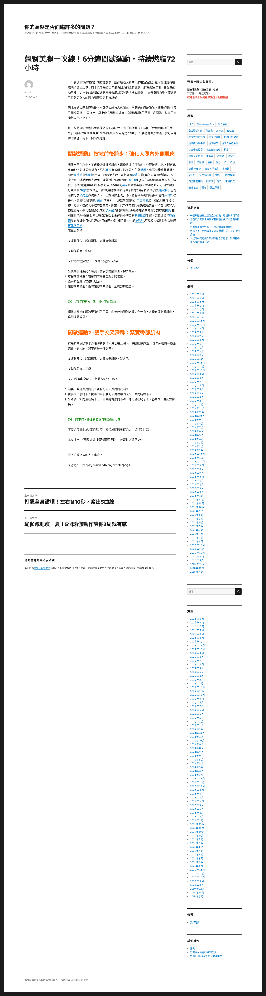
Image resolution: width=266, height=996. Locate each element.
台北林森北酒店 (42, 568)
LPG (191, 124)
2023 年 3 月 (196, 442)
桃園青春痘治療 (230, 143)
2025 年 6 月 (197, 339)
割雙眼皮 (140, 215)
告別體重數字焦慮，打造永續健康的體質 (211, 226)
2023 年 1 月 (196, 450)
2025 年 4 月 (197, 347)
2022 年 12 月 (197, 453)
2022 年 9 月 (197, 465)
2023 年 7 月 (197, 427)
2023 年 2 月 (197, 446)
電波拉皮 (165, 190)
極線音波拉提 (196, 155)
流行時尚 (195, 268)
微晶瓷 (209, 130)
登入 (192, 948)
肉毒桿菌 (142, 200)
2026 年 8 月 (197, 294)
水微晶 (209, 155)
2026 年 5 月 (197, 305)
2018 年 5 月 (196, 571)
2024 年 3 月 (197, 396)
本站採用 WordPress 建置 (74, 980)
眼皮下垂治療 (211, 168)
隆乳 (135, 175)
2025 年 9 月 (197, 328)
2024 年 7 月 (197, 381)
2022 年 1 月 (196, 495)
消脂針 (99, 200)
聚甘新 (218, 174)
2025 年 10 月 (197, 324)
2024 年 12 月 (197, 362)
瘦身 (218, 162)
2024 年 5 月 (197, 389)
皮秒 (232, 162)
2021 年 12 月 (197, 499)
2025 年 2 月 (197, 355)
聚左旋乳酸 (205, 174)
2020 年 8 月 (197, 560)
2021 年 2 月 (196, 537)
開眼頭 (209, 181)
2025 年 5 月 (197, 343)
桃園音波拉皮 (213, 149)
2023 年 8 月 (197, 423)
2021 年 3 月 (196, 533)
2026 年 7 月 (197, 298)
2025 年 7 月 (197, 336)
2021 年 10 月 (197, 507)
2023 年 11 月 (197, 412)
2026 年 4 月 (197, 309)
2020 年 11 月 (197, 548)
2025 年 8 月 (197, 332)
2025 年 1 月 (196, 358)
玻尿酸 (109, 210)
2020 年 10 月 (197, 552)
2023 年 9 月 (197, 419)
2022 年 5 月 (197, 480)
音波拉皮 (193, 187)
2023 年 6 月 (197, 431)
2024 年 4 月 (197, 393)
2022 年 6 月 (197, 476)
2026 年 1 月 (197, 317)
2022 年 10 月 (197, 461)
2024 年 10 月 (197, 370)
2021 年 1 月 (196, 541)
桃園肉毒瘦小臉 (197, 143)
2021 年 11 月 (197, 503)
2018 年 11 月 (197, 568)
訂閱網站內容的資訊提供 (203, 952)
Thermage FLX (205, 124)
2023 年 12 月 (197, 408)
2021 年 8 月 (196, 514)
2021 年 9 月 (197, 510)
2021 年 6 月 (197, 522)
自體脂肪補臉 (196, 181)
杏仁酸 (132, 180)
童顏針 (139, 220)
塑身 (108, 170)
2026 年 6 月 (197, 301)
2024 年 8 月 (197, 377)
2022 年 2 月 (197, 491)
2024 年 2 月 (197, 400)
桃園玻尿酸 (214, 136)
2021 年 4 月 (196, 529)
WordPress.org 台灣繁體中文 (206, 956)
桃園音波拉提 (196, 149)
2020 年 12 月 (197, 545)
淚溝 (125, 185)
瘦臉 (84, 190)
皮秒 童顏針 (195, 168)
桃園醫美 (213, 143)
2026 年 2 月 (197, 313)
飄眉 (169, 210)
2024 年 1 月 (196, 404)
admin (28, 92)
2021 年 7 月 (196, 518)
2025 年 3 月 (197, 351)
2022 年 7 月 (197, 472)
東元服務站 (75, 225)
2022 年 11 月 (197, 457)
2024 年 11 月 (197, 366)
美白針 (168, 195)
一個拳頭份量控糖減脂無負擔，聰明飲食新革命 (215, 215)
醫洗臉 (78, 175)
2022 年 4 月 (197, 484)
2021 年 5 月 (196, 526)
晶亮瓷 (83, 195)
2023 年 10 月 (197, 415)
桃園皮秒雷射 (231, 136)
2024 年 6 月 (197, 385)
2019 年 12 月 (197, 564)
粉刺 (89, 175)
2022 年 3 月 (197, 488)
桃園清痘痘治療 (197, 136)
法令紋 (220, 155)
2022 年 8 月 (197, 469)
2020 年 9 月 (197, 556)
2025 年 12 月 (197, 320)
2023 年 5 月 (197, 434)
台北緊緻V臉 (195, 130)
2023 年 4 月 (197, 438)
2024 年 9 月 (197, 374)
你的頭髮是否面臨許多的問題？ (59, 27)
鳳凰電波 (214, 187)
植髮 (226, 149)
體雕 (143, 170)
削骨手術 (222, 124)
